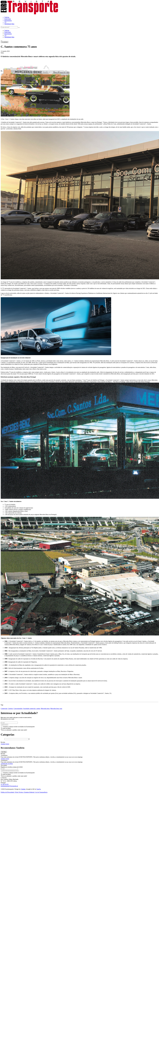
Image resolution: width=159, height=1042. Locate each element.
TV (5, 35)
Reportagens (8, 34)
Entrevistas (7, 32)
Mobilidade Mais (9, 37)
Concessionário (18, 708)
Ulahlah (23, 789)
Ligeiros (10, 708)
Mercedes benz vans (56, 708)
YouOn (38, 789)
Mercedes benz (45, 708)
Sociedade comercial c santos (31, 708)
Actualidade (4, 42)
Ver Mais (3, 752)
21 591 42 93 (4, 784)
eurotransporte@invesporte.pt (9, 786)
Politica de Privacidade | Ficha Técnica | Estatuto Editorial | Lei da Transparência (24, 792)
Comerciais (4, 708)
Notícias (6, 30)
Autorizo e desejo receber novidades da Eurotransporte (19, 726)
